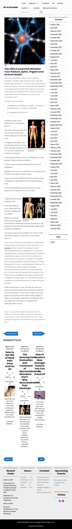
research (7, 248)
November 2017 (56, 47)
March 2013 (55, 183)
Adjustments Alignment (9, 347)
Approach (32, 3)
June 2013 (54, 173)
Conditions (45, 3)
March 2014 (55, 144)
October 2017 (55, 50)
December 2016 (56, 80)
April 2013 (54, 180)
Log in (53, 242)
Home (24, 3)
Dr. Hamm (8, 376)
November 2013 (56, 157)
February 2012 (55, 225)
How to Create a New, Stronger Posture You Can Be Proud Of (39, 364)
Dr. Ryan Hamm (10, 7)
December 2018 (56, 34)
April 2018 (54, 44)
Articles (60, 3)
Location (36, 8)
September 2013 (56, 164)
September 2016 (56, 86)
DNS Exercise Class (60, 480)
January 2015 (55, 112)
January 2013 (55, 190)
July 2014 (54, 131)
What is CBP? (8, 480)
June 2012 (54, 212)
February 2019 (56, 31)
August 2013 (55, 167)
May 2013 (54, 177)
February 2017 (55, 73)
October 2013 (55, 161)
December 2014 (56, 115)
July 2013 (54, 170)
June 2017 (54, 60)
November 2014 (56, 118)
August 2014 (55, 128)
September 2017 (56, 54)
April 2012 (54, 219)
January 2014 (55, 151)
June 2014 (54, 135)
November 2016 (56, 83)
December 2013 (56, 154)
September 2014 (56, 125)
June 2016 (54, 93)
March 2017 (55, 70)
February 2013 (55, 186)
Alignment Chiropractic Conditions (24, 348)
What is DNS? (8, 504)
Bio (53, 3)
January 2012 (55, 229)
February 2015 (56, 109)
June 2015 (54, 96)
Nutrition (24, 8)
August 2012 (55, 206)
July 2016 (54, 89)
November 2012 (56, 196)
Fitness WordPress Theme (25, 522)
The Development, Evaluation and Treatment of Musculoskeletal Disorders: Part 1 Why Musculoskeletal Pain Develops (29, 371)
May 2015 (54, 99)
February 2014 (56, 148)
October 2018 (55, 38)
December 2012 (56, 193)
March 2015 (55, 106)
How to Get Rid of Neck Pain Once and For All (9, 361)
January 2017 (55, 76)
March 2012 (55, 222)
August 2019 (55, 25)
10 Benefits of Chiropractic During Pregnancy (10, 498)
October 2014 (55, 122)
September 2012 (56, 203)
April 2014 (54, 141)
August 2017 (55, 57)
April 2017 (54, 67)
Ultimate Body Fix (43, 480)
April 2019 (54, 28)
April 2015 (54, 102)
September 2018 (56, 41)
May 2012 (54, 216)
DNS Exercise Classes (50, 8)
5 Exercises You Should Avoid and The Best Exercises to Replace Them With (9, 487)
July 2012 (54, 209)
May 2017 (54, 63)
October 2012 (55, 199)
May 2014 (54, 138)
